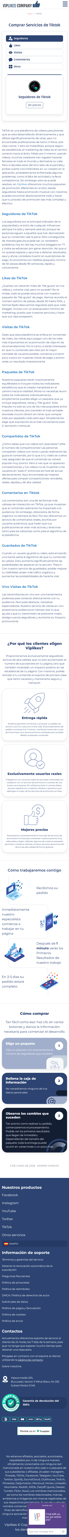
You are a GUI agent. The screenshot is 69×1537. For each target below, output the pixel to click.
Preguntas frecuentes (16, 1276)
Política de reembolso (16, 1289)
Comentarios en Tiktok (20, 493)
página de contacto (30, 1359)
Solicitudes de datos (15, 1301)
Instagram (10, 1203)
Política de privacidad (15, 1282)
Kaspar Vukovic (48, 1165)
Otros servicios (13, 1235)
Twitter (7, 1219)
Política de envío (12, 1320)
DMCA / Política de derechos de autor (26, 1295)
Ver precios (34, 105)
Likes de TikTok (14, 278)
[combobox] (34, 1244)
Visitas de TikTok (16, 327)
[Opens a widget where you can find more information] (47, 1519)
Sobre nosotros (11, 1366)
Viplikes (22, 184)
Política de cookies (14, 1314)
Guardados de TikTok (19, 545)
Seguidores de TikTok (20, 214)
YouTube (9, 1211)
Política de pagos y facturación (21, 1308)
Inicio (30, 14)
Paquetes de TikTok (18, 372)
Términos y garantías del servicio (22, 1259)
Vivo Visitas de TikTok (20, 587)
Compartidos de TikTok (21, 436)
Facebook (10, 1195)
